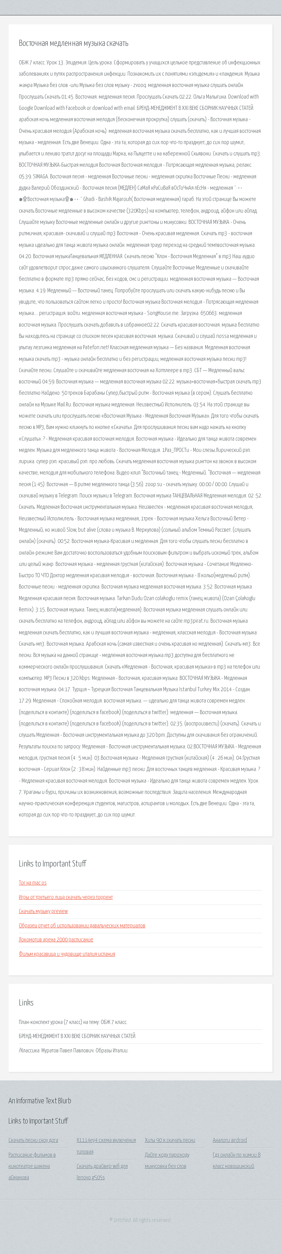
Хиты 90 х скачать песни (170, 1140)
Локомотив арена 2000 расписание (56, 940)
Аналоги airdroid (230, 1140)
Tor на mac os (33, 883)
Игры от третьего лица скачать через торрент (66, 897)
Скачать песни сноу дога (33, 1140)
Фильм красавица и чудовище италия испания (67, 954)
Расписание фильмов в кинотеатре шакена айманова (32, 1166)
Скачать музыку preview (43, 911)
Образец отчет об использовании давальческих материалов (82, 926)
